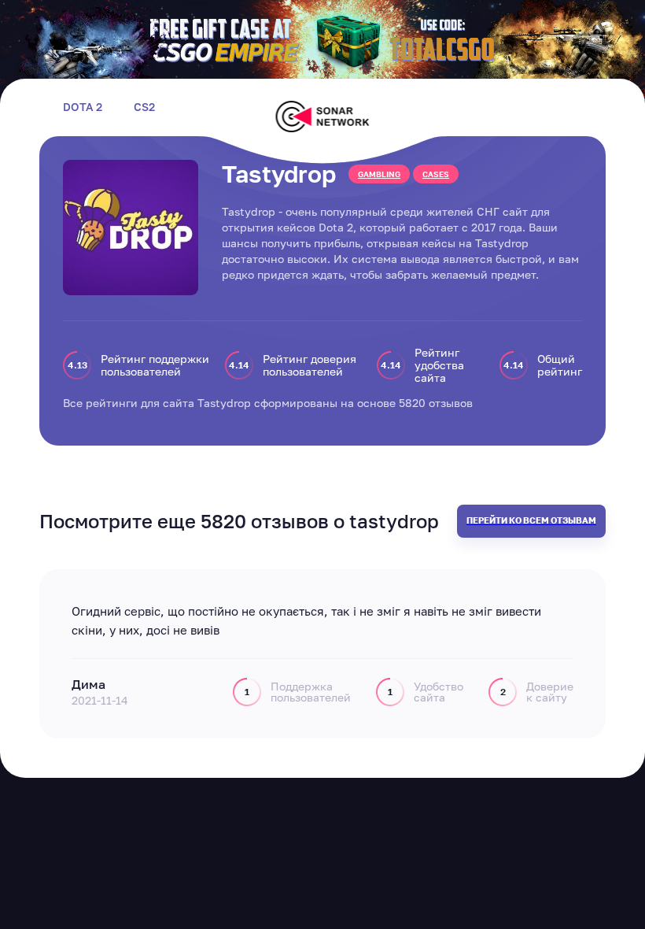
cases (435, 174)
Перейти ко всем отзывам (531, 520)
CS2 (144, 107)
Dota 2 (82, 107)
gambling (379, 174)
